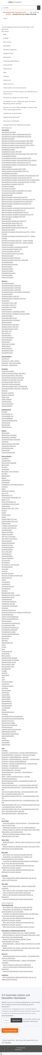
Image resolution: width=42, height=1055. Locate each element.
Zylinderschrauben (8, 139)
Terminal (5, 714)
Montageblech (6, 701)
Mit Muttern (6, 562)
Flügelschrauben (7, 269)
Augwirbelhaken (7, 556)
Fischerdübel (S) (7, 414)
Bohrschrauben (7, 206)
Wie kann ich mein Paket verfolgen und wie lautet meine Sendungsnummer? (20, 108)
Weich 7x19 (5, 500)
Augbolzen (5, 458)
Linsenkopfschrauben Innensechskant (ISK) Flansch (19, 160)
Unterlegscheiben (8, 371)
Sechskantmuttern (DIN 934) (11, 288)
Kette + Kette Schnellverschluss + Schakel (16, 776)
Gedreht (4, 673)
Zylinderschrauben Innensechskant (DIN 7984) (17, 141)
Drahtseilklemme (7, 614)
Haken (4, 513)
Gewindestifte (6, 219)
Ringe (4, 645)
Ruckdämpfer (6, 669)
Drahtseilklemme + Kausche (11, 770)
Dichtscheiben (6, 401)
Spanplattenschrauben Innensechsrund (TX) (17, 178)
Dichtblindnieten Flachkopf (11, 439)
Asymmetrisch (6, 554)
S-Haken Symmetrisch (9, 528)
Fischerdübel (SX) (7, 416)
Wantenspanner (7, 727)
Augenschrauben (7, 277)
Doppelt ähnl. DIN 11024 (10, 508)
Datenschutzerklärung (7, 1015)
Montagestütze (7, 703)
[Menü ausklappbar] (4, 2)
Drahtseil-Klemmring (9, 610)
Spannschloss (6, 690)
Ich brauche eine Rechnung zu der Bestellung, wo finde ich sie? (20, 93)
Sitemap (6, 76)
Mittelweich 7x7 (7, 495)
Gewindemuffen (7, 316)
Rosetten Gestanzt (8, 395)
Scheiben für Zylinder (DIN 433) (12, 380)
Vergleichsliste (8, 53)
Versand (8, 1042)
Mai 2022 (5, 884)
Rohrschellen (6, 656)
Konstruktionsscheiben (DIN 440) (13, 378)
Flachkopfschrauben (8, 273)
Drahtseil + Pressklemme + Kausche (14, 768)
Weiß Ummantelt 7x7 (9, 502)
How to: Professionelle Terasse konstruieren (17, 899)
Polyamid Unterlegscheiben (11, 384)
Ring (3, 649)
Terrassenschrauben (9, 188)
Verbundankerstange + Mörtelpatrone (15, 813)
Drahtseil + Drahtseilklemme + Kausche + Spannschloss (21, 759)
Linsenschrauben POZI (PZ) (11, 251)
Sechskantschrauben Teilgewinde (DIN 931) (16, 134)
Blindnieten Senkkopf (9, 437)
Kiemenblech (6, 588)
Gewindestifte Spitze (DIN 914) (12, 223)
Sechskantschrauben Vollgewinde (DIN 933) (16, 136)
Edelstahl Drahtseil (8, 491)
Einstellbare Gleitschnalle (10, 504)
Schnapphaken (7, 530)
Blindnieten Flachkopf (9, 435)
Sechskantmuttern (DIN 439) (11, 285)
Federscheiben (7, 399)
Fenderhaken (6, 515)
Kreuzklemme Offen (8, 625)
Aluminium (5, 359)
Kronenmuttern (7, 340)
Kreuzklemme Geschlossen (11, 623)
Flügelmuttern (6, 335)
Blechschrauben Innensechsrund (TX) (14, 197)
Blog (4, 34)
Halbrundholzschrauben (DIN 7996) (14, 169)
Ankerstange (6, 423)
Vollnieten (5, 442)
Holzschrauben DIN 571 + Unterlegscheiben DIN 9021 (20, 785)
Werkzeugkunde (7, 905)
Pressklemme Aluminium (10, 627)
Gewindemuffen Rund (9, 318)
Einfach (4, 510)
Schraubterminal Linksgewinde (12, 716)
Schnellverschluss (8, 586)
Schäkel (4, 671)
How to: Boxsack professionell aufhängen (16, 893)
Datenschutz (7, 69)
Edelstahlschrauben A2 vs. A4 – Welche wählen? (19, 827)
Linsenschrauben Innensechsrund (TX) (15, 247)
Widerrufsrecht (8, 84)
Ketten (4, 580)
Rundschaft (5, 450)
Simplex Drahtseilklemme (10, 634)
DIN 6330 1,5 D (7, 331)
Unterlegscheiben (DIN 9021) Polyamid (15, 388)
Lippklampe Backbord (9, 601)
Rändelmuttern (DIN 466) (10, 324)
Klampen (5, 591)
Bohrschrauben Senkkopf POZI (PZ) (13, 217)
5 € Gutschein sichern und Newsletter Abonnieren (31, 1020)
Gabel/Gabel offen (8, 736)
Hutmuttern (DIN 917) (9, 305)
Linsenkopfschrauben (9, 156)
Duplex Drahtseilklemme (10, 617)
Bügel (4, 489)
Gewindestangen (7, 262)
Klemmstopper (7, 621)
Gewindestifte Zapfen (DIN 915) (12, 225)
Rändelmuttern (7, 322)
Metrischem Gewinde (9, 463)
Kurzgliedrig (6, 582)
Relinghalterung (7, 643)
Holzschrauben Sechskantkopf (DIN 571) (15, 171)
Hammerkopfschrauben (10, 264)
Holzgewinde (6, 461)
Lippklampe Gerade (8, 604)
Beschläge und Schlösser (10, 471)
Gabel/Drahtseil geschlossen (11, 729)
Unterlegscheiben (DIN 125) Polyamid (14, 386)
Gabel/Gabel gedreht (9, 732)
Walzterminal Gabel (8, 723)
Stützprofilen (6, 699)
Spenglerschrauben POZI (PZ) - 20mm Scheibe (17, 243)
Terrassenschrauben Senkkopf (12, 193)
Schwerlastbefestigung (9, 420)
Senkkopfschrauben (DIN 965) (12, 152)
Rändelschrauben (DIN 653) (11, 258)
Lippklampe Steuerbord (10, 606)
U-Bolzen (5, 487)
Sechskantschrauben (9, 132)
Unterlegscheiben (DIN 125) (11, 382)
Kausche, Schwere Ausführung (12, 575)
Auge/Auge (5, 692)
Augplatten (5, 469)
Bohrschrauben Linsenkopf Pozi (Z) (13, 210)
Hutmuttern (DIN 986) (9, 307)
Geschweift (5, 675)
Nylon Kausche (7, 578)
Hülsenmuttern (7, 309)
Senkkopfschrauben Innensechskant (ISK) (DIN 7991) (19, 154)
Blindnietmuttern (7, 448)
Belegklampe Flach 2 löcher (11, 595)
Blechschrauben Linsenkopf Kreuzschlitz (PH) (17, 201)
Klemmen (5, 608)
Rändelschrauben (8, 256)
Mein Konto (7, 42)
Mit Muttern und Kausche (10, 565)
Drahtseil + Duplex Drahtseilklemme (14, 761)
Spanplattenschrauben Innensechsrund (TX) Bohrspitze (21, 180)
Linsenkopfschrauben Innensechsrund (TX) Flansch (19, 165)
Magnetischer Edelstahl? (11, 117)
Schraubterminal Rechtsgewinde (13, 719)
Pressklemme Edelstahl (9, 630)
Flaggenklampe (7, 599)
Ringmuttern (6, 342)
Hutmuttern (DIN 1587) (9, 303)
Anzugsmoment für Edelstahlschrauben (16, 125)
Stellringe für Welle (8, 344)
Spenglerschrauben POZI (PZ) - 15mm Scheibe (17, 240)
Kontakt (5, 38)
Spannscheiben (7, 406)
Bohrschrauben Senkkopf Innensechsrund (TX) (17, 214)
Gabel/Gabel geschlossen (10, 734)
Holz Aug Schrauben (8, 536)
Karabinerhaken (7, 549)
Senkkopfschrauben (8, 149)
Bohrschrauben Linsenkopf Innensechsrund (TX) (18, 208)
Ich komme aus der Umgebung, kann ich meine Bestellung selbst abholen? (19, 102)
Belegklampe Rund (8, 597)
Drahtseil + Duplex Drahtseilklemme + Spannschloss (19, 763)
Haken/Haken (6, 697)
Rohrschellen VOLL (8, 666)
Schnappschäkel (7, 682)
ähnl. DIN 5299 (7, 552)
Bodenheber (6, 476)
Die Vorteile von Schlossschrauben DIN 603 (17, 855)
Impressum (7, 80)
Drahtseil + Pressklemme (10, 766)
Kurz (3, 677)
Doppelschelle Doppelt (9, 658)
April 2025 (5, 821)
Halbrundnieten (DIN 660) (10, 444)
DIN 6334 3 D (6, 333)
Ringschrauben (7, 266)
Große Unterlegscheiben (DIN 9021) (14, 373)
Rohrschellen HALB (8, 664)
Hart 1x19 (5, 493)
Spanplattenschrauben (9, 173)
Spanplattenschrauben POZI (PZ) (13, 184)
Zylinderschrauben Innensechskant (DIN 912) (17, 143)
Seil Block (5, 688)
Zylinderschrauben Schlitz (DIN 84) (13, 147)
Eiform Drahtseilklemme (10, 619)
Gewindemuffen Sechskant (11, 320)
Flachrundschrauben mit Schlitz (12, 253)
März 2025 (5, 840)
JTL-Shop (24, 1049)
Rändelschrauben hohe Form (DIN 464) (15, 260)
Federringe (5, 397)
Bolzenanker (6, 425)
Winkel (4, 710)
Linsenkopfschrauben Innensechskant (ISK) (16, 158)
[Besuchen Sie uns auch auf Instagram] (3, 1036)
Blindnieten (6, 433)
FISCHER (4, 412)
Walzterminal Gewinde (9, 725)
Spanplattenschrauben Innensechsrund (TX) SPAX (19, 182)
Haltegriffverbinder (8, 543)
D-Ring (4, 647)
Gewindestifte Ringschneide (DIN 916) (14, 227)
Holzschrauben (7, 167)
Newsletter (7, 46)
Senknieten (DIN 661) (9, 446)
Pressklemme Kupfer (9, 632)
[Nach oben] (1, 1053)
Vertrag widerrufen (10, 1030)
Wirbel (4, 738)
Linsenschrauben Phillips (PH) (12, 249)
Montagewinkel (7, 705)
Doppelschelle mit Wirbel (10, 660)
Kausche (4, 571)
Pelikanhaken (6, 523)
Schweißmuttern (7, 353)
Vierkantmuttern (7, 294)
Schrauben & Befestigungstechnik (13, 931)
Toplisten (5, 975)
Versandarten (8, 65)
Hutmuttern (6, 301)
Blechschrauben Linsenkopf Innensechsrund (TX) (18, 199)
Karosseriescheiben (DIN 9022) (12, 375)
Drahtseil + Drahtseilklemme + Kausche (15, 757)
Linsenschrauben (7, 245)
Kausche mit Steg (7, 573)
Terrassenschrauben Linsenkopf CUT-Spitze (17, 191)
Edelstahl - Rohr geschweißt (11, 363)
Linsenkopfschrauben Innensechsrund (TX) (16, 162)
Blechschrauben (7, 195)
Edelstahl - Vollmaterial (9, 365)
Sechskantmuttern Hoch (10, 329)
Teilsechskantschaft (8, 452)
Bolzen (4, 478)
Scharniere (5, 684)
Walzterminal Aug (8, 721)
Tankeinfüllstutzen (8, 712)
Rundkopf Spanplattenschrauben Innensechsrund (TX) (20, 175)
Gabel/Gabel (6, 745)
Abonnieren (16, 1020)
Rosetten (5, 391)
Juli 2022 (5, 876)
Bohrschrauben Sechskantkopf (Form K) (15, 212)
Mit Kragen (5, 465)
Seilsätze (5, 750)
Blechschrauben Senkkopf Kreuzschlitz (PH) (16, 204)
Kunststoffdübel (7, 418)
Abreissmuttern (7, 348)
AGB (4, 72)
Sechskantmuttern (8, 283)
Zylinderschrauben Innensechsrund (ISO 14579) (18, 145)
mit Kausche (6, 560)
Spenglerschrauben (8, 230)
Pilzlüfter (5, 640)
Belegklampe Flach (8, 593)
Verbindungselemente (9, 779)
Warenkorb (7, 57)
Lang (3, 679)
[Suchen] (38, 7)
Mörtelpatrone (7, 427)
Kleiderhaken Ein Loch (9, 519)
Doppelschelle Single (9, 662)
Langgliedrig (6, 584)
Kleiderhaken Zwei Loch (10, 521)
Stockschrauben (7, 275)
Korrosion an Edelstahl (11, 121)
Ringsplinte (5, 653)
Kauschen (5, 569)
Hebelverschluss (7, 545)
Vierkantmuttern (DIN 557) (10, 296)
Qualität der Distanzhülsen (12, 113)
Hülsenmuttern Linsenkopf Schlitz (13, 311)
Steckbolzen (6, 482)
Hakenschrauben (7, 532)
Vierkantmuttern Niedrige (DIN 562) (14, 298)
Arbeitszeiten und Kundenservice (14, 88)
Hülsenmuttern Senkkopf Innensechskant (16, 314)
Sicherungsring (7, 651)
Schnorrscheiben (7, 404)
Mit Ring (4, 467)
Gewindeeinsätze (7, 350)
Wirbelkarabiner (7, 567)
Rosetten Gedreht (8, 393)
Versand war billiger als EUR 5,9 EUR (15, 98)
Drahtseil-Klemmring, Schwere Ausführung (16, 612)
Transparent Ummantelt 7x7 (11, 497)
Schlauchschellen (8, 686)
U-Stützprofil (6, 708)
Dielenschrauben (7, 271)
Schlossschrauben (8, 186)
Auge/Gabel (6, 742)
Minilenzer (5, 638)
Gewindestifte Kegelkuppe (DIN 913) (14, 221)
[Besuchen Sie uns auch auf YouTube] (3, 1034)
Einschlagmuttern (8, 337)
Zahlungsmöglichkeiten (11, 61)
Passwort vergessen (10, 50)
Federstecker (6, 506)
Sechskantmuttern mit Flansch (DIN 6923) (16, 292)
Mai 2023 (5, 852)
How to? (5, 954)
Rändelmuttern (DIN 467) (10, 327)
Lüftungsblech (6, 636)
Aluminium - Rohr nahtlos (10, 361)
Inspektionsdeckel (8, 547)
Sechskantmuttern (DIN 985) (11, 290)
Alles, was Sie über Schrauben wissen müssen (18, 890)
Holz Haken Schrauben (9, 539)
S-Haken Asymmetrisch (9, 526)
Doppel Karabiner (8, 558)
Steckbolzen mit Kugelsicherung (13, 484)
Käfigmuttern (6, 346)
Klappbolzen (6, 480)
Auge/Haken (6, 695)
